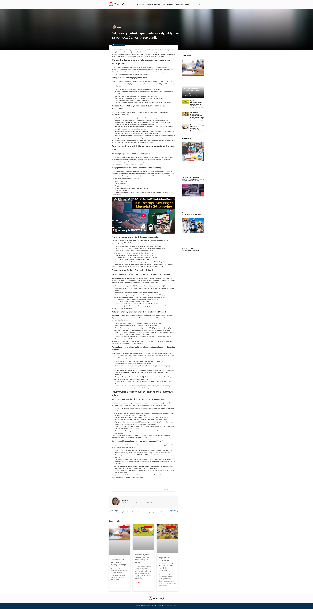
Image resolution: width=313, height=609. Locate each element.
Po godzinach (179, 4)
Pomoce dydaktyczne (167, 4)
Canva (113, 74)
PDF (138, 420)
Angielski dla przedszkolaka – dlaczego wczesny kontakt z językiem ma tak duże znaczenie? (197, 116)
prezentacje (139, 84)
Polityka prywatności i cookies (170, 605)
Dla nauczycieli (140, 4)
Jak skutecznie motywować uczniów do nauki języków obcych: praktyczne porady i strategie (193, 179)
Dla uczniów (157, 4)
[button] (199, 4)
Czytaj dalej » (115, 583)
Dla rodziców (149, 4)
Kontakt (187, 4)
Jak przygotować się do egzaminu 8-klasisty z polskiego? (119, 562)
